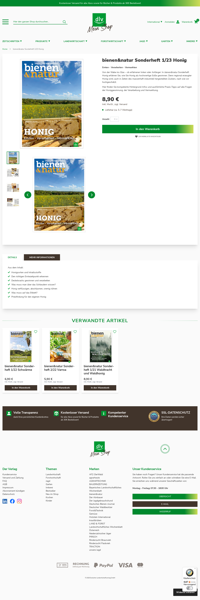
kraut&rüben (95, 520)
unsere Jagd (95, 549)
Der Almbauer (96, 497)
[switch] (190, 588)
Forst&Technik (96, 510)
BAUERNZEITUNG (98, 484)
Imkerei (190, 41)
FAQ (4, 481)
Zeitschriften (10, 41)
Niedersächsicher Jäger (100, 533)
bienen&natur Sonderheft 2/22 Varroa (59, 368)
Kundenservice (9, 474)
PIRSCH (93, 536)
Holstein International (100, 517)
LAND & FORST (97, 523)
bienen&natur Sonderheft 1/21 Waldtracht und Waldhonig (99, 369)
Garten (165, 41)
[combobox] (40, 21)
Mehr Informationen (42, 257)
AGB (4, 484)
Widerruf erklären (185, 592)
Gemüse (93, 513)
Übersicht (165, 496)
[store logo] (100, 22)
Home (4, 49)
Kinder (49, 500)
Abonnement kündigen (13, 490)
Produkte (41, 41)
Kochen (49, 497)
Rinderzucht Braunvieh (100, 540)
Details (12, 257)
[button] (5, 22)
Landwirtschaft (74, 41)
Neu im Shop (52, 494)
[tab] (12, 257)
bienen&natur (95, 494)
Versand (123, 104)
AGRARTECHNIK (97, 481)
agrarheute (94, 477)
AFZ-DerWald (96, 474)
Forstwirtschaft (112, 41)
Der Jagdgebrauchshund (101, 500)
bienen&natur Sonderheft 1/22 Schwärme (20, 368)
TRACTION (94, 546)
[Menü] (195, 569)
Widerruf (165, 511)
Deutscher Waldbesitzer (100, 507)
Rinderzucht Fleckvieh (99, 543)
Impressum (7, 487)
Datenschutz (8, 494)
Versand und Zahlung (12, 477)
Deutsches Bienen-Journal (102, 503)
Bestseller (50, 490)
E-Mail (165, 504)
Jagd (142, 41)
